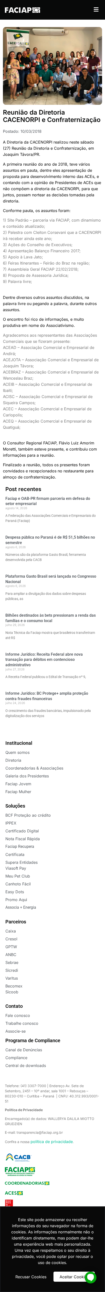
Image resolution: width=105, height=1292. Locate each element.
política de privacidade (52, 1141)
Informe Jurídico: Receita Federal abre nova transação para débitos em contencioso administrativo (44, 659)
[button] (96, 9)
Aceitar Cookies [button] (74, 1276)
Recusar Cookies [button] (30, 1276)
